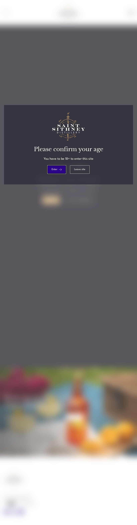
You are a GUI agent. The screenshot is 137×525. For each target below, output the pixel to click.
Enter (54, 169)
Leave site (79, 169)
